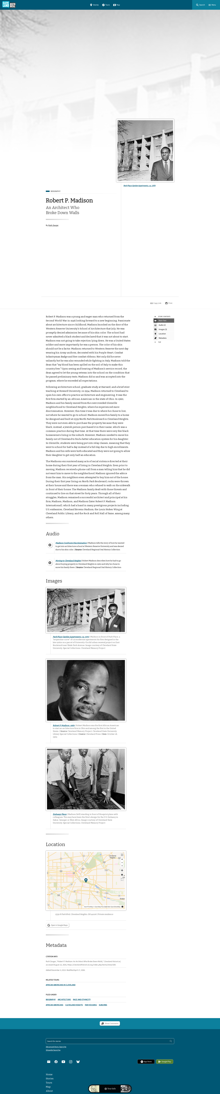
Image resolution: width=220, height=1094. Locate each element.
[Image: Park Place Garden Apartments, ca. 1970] (145, 150)
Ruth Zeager (53, 225)
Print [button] (170, 303)
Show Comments (111, 1023)
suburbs (103, 1005)
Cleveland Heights (74, 1005)
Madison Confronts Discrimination (71, 543)
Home (49, 1074)
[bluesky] (78, 1061)
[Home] (9, 5)
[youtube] (63, 1061)
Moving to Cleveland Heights (68, 561)
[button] (200, 5)
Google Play (166, 1061)
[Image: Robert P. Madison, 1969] (86, 690)
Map (118, 5)
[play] (50, 545)
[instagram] (71, 1061)
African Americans (54, 1005)
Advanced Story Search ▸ (56, 1047)
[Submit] (171, 1041)
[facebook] (56, 1061)
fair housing (91, 1005)
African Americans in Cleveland (61, 985)
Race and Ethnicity (82, 999)
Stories (96, 5)
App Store (148, 1061)
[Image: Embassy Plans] (86, 779)
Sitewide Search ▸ (53, 1050)
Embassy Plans (59, 814)
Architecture (64, 999)
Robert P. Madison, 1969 (64, 725)
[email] (49, 1061)
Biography (55, 191)
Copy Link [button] (157, 303)
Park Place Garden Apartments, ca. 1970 (139, 185)
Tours (107, 5)
